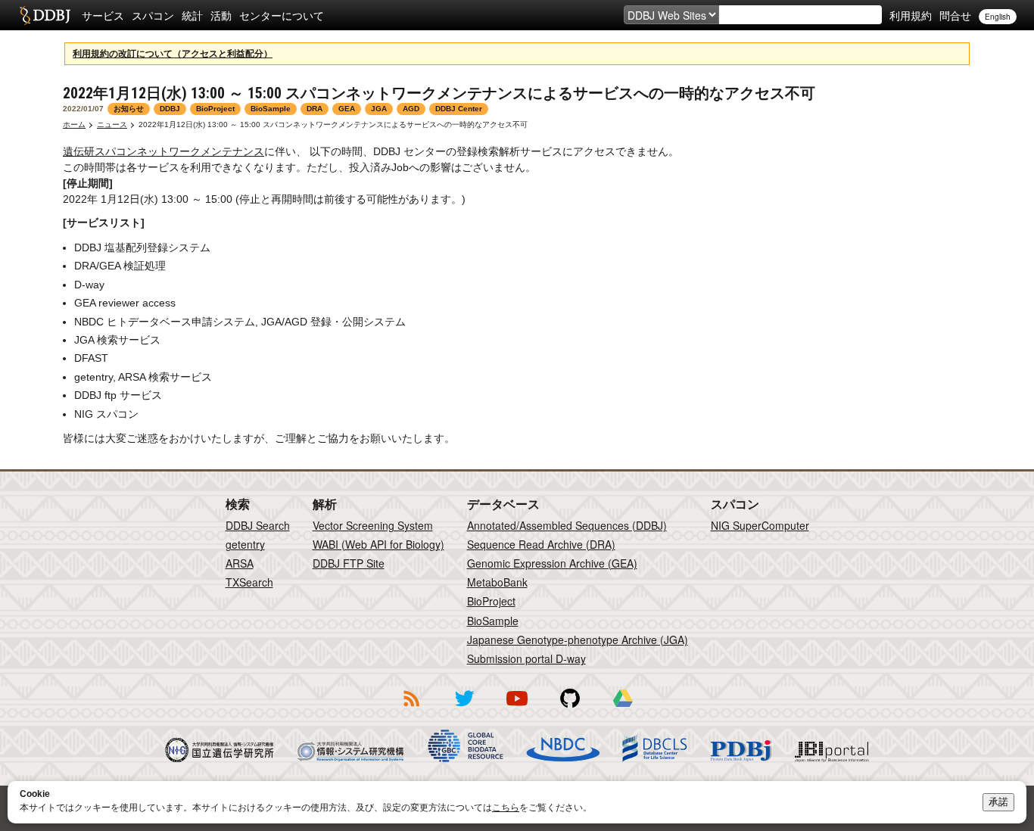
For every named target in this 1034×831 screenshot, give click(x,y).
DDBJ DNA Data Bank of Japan (45, 15)
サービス (103, 15)
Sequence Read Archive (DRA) (541, 544)
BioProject (491, 600)
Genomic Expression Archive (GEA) (552, 563)
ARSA (240, 563)
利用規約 (910, 15)
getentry (245, 544)
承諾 (998, 802)
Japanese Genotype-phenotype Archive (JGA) (577, 639)
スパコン (153, 15)
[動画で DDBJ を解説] (517, 709)
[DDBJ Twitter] (464, 709)
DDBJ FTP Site (349, 563)
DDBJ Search (258, 525)
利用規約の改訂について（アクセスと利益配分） (173, 53)
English (998, 16)
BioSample (493, 620)
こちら (505, 807)
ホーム (74, 124)
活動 (221, 15)
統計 (192, 15)
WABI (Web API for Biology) (378, 544)
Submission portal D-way (526, 658)
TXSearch (249, 582)
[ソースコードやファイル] (570, 709)
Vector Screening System (373, 525)
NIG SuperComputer (760, 525)
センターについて (281, 15)
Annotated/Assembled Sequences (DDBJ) (567, 525)
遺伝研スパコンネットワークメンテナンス (163, 151)
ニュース (112, 124)
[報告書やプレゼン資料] (623, 709)
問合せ (955, 15)
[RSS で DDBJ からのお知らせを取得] (411, 709)
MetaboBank (497, 582)
